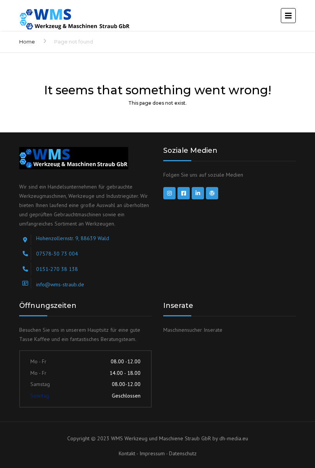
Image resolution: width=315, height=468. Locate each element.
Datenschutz (183, 453)
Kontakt (127, 453)
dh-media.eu (233, 438)
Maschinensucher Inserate (192, 329)
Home (27, 41)
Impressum (152, 453)
